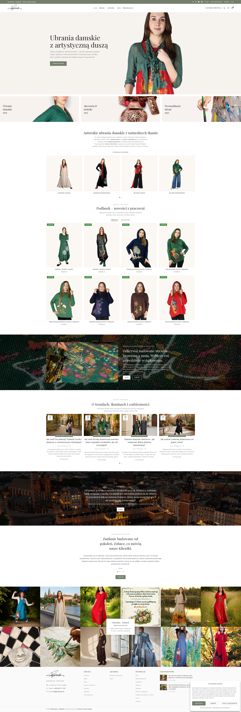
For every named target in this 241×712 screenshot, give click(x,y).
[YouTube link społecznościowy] (198, 2)
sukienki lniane (115, 139)
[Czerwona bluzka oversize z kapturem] (177, 297)
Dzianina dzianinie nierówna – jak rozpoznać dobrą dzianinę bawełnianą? (139, 442)
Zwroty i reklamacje (141, 692)
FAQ (137, 675)
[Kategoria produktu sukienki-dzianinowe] (102, 175)
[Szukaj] (224, 8)
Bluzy (85, 682)
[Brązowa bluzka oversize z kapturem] (139, 297)
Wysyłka (138, 688)
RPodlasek (64, 446)
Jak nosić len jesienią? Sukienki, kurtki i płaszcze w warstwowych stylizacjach (64, 441)
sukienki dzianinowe (114, 142)
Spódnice (86, 692)
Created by (84, 709)
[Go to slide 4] (123, 571)
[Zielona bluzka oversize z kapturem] (177, 245)
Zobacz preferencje (229, 703)
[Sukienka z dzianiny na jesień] (64, 245)
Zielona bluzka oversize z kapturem (177, 269)
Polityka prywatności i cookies (145, 695)
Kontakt (138, 701)
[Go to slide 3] (121, 571)
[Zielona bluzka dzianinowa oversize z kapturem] (64, 297)
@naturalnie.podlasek (120, 625)
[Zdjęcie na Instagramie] (20, 607)
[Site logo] (14, 8)
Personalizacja (88, 695)
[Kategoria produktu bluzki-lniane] (139, 175)
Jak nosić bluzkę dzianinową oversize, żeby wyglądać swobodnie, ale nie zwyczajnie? (101, 442)
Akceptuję (199, 703)
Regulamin (139, 682)
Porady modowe (141, 436)
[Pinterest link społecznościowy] (202, 2)
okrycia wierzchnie (111, 144)
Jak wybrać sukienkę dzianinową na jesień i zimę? (177, 441)
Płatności (138, 685)
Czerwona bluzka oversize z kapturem (177, 322)
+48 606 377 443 (59, 688)
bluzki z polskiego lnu (130, 139)
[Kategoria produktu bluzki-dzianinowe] (177, 175)
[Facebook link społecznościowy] (193, 2)
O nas (137, 698)
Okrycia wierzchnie (89, 685)
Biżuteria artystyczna (116, 675)
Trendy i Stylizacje (66, 436)
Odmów (213, 703)
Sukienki (86, 675)
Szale (111, 679)
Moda (58, 436)
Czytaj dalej (64, 459)
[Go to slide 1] (119, 197)
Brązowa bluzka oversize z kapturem (139, 322)
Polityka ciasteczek (205, 708)
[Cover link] (39, 109)
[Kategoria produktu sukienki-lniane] (64, 175)
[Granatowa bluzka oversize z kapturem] (139, 245)
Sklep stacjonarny (141, 679)
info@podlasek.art (58, 692)
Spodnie (86, 688)
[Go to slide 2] (121, 197)
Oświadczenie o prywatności (221, 708)
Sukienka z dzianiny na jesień (64, 269)
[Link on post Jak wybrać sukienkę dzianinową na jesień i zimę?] (177, 425)
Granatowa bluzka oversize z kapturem (139, 269)
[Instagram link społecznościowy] (196, 2)
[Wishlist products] (228, 8)
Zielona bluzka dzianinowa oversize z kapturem (64, 322)
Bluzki (85, 679)
